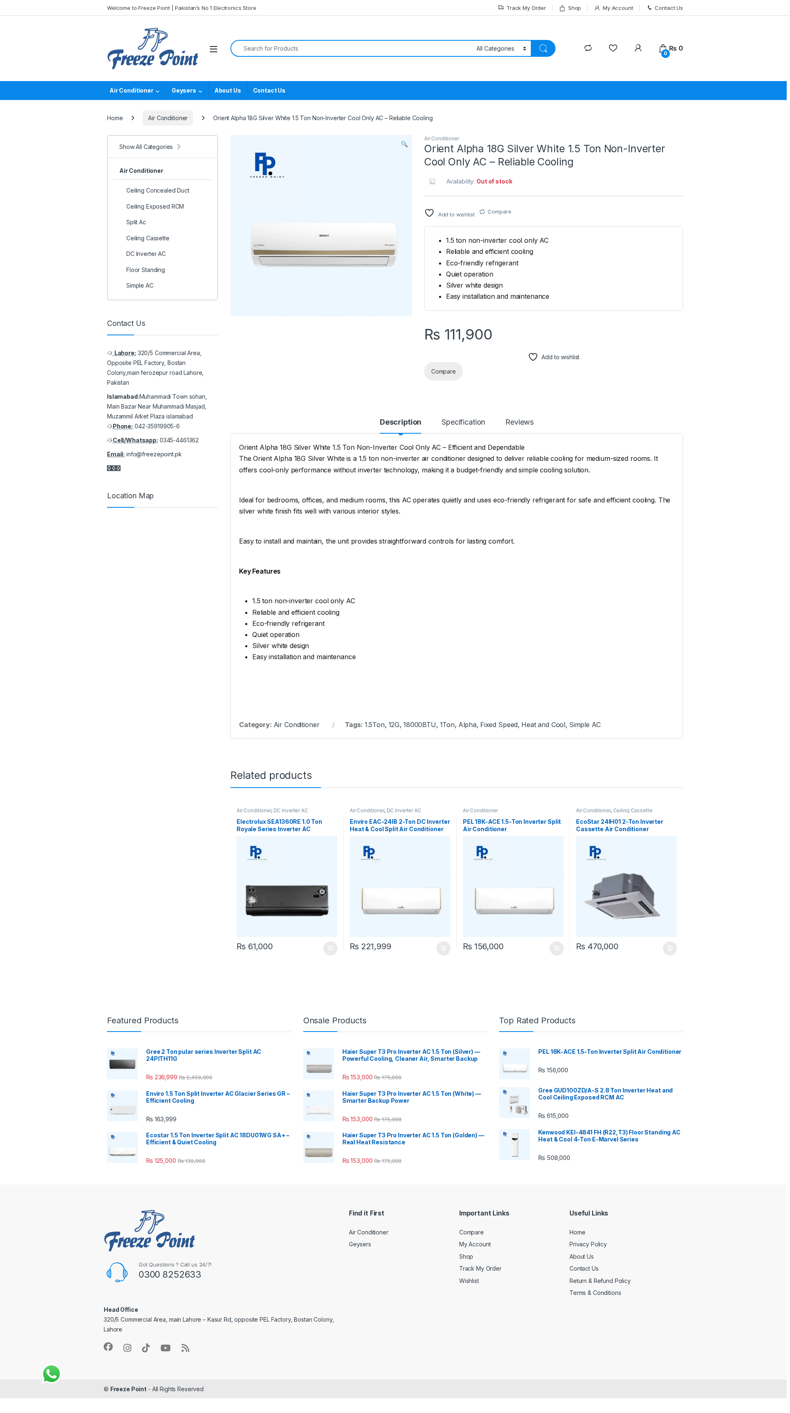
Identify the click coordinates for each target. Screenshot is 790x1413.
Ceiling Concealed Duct (157, 190)
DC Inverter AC (291, 810)
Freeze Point (128, 1388)
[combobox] (351, 48)
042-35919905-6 (157, 426)
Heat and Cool (543, 724)
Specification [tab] (463, 422)
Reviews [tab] (519, 422)
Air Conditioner (131, 90)
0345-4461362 (179, 440)
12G (394, 724)
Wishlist (469, 1280)
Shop (574, 8)
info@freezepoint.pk (153, 454)
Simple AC (585, 724)
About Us (227, 90)
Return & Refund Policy (600, 1280)
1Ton (447, 724)
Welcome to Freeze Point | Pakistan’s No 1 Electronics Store (181, 8)
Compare (499, 211)
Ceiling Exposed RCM (155, 206)
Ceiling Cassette (633, 810)
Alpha (467, 724)
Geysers (184, 90)
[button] (404, 144)
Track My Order (526, 8)
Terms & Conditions (595, 1292)
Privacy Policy (588, 1244)
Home (115, 117)
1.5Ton (375, 724)
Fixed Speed (499, 724)
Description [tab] (400, 422)
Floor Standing (145, 269)
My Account (618, 8)
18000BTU (419, 724)
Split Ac (136, 221)
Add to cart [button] (330, 948)
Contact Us (669, 8)
